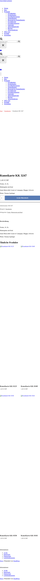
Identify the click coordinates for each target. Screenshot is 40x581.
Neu (5, 10)
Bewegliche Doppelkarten (16, 20)
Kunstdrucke (12, 22)
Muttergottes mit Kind (16, 212)
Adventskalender (13, 27)
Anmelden (7, 35)
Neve (1, 561)
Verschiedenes (13, 30)
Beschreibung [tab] (4, 221)
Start (1, 111)
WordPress (16, 561)
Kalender (11, 25)
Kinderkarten (12, 15)
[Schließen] (3, 45)
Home (6, 8)
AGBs (6, 553)
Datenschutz (7, 556)
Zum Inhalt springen (6, 1)
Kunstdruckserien (13, 23)
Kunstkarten (12, 13)
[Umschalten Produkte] (32, 81)
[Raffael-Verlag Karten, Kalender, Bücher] (20, 5)
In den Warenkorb (22, 198)
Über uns (7, 32)
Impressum (7, 554)
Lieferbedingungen (9, 558)
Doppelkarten (12, 18)
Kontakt (6, 33)
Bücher (10, 28)
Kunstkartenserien (14, 17)
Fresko (9, 212)
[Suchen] (1, 39)
